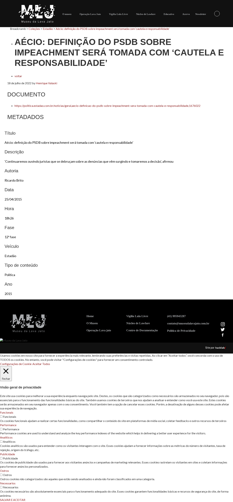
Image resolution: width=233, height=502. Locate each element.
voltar (18, 76)
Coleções (34, 28)
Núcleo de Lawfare (145, 14)
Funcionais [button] (6, 412)
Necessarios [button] (7, 483)
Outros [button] (4, 470)
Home (90, 316)
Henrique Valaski (46, 83)
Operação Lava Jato (90, 14)
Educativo (169, 14)
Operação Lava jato (98, 330)
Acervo (186, 14)
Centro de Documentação (142, 330)
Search (217, 13)
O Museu (92, 323)
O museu (66, 14)
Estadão (48, 28)
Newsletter (200, 14)
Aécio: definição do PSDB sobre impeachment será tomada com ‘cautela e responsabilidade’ (112, 28)
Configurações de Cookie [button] (15, 364)
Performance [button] (8, 425)
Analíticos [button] (6, 437)
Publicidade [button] (7, 454)
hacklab (220, 347)
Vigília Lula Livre (118, 14)
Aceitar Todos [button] (41, 364)
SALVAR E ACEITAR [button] (12, 499)
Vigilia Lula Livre (137, 316)
